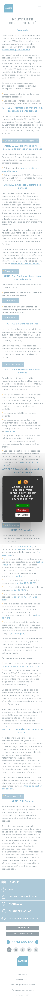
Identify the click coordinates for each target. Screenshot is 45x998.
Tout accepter (22, 506)
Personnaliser (22, 515)
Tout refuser (22, 510)
